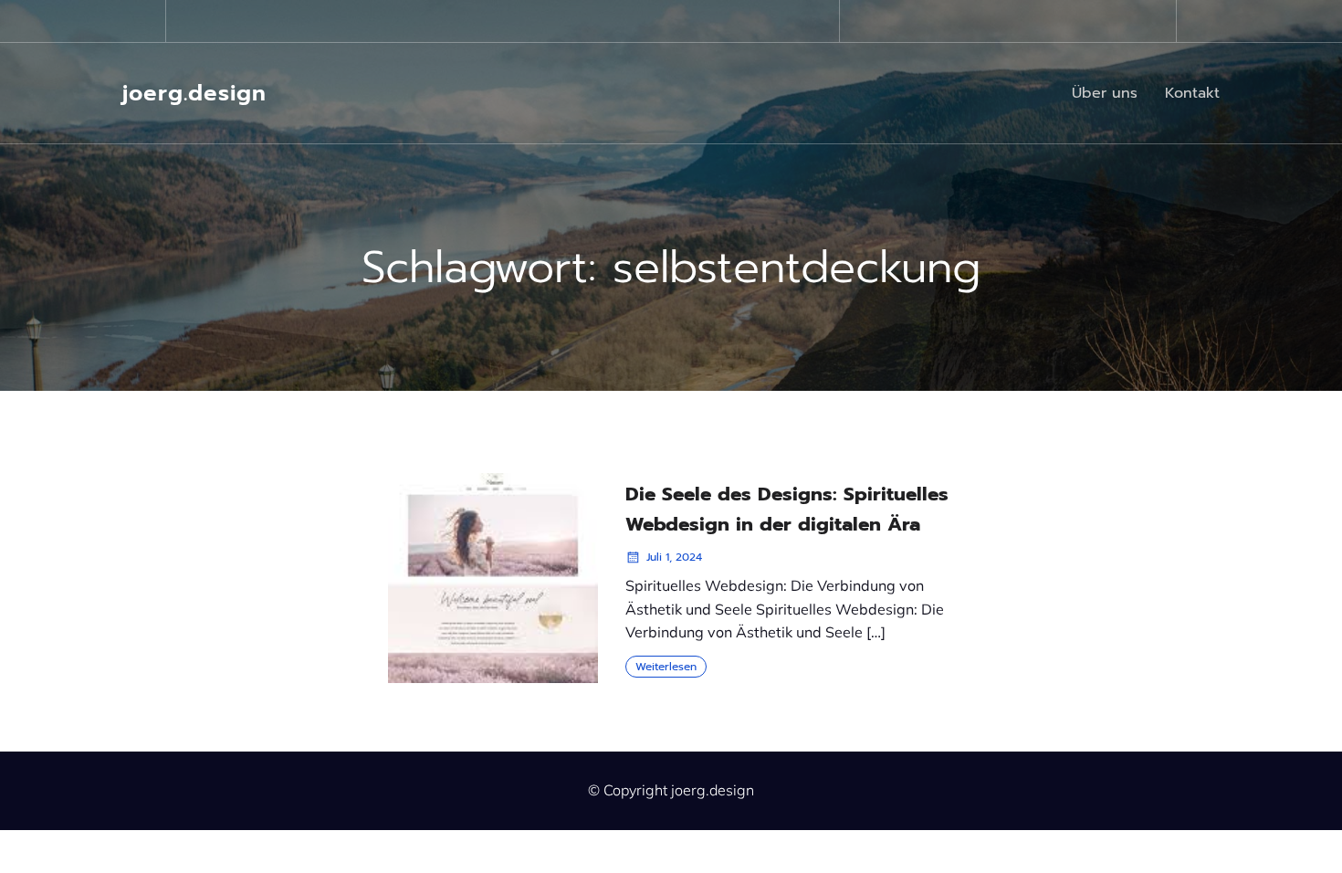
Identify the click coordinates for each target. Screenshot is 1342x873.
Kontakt (1192, 93)
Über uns (1105, 93)
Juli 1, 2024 (674, 557)
